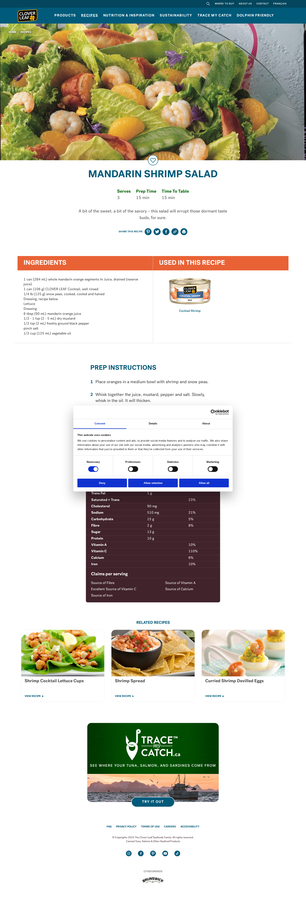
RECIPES (26, 32)
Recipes (89, 15)
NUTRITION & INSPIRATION (129, 15)
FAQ (109, 826)
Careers (170, 826)
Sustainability (176, 15)
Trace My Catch (214, 15)
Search (208, 4)
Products (65, 15)
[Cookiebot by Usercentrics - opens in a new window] (213, 412)
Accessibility (189, 826)
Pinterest (153, 853)
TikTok (177, 853)
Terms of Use (150, 826)
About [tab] (206, 423)
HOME (12, 32)
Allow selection (153, 482)
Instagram (129, 853)
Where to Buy (224, 4)
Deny (102, 482)
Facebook (141, 853)
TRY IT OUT (153, 802)
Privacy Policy (126, 826)
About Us (245, 4)
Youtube (165, 853)
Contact (262, 4)
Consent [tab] (100, 423)
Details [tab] (153, 423)
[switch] (133, 469)
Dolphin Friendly (255, 15)
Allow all (204, 482)
